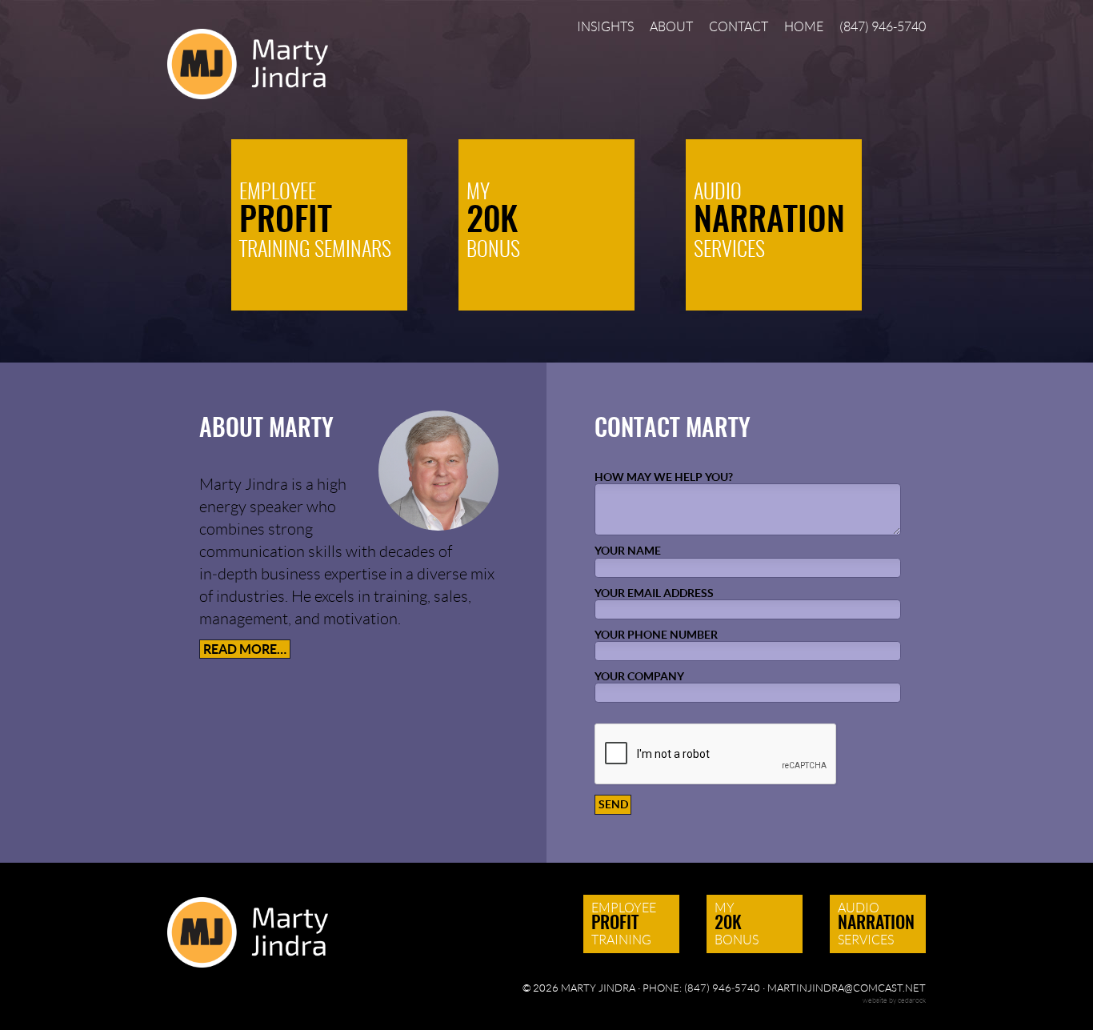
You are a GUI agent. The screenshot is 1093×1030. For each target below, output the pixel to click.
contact (738, 27)
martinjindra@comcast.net (846, 988)
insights (605, 27)
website (875, 1000)
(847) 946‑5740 (722, 988)
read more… (244, 649)
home (803, 27)
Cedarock (912, 1000)
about (671, 27)
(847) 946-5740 (882, 27)
